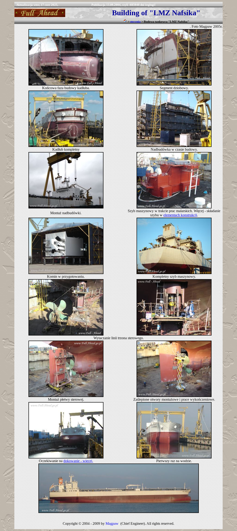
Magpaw (112, 523)
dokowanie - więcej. (78, 461)
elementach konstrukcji (180, 215)
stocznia (135, 21)
